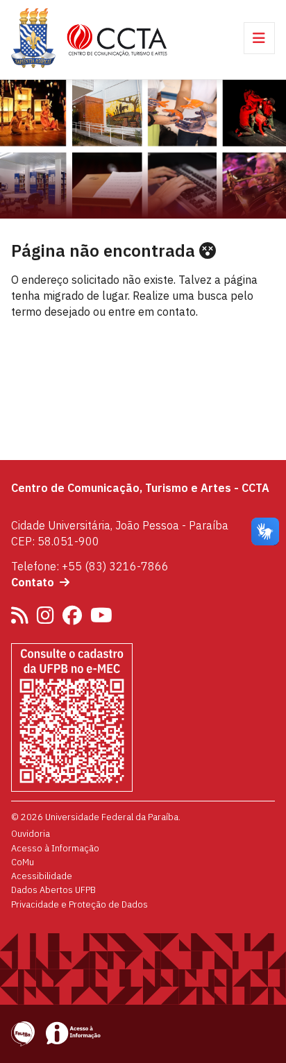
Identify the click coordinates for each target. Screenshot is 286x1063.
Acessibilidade (41, 875)
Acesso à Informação (55, 848)
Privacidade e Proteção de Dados (79, 904)
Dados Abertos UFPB (53, 889)
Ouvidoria (30, 833)
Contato (32, 582)
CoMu (22, 862)
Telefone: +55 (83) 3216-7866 (90, 566)
